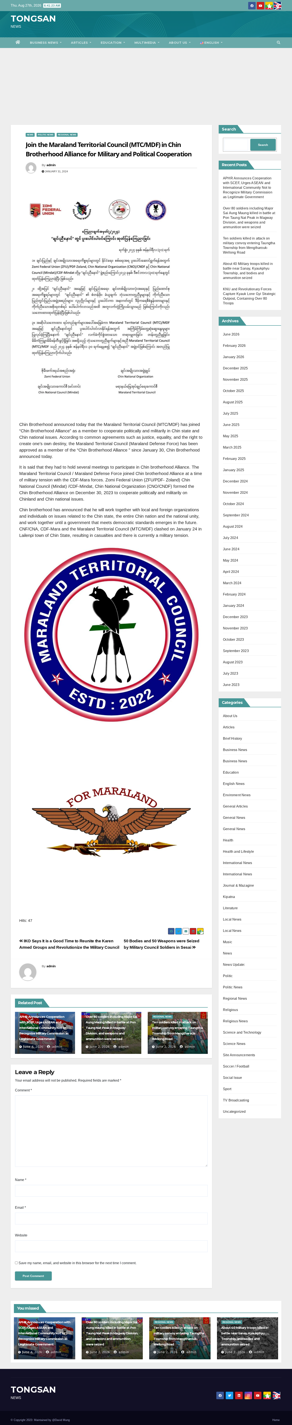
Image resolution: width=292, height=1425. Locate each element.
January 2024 (233, 605)
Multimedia (145, 43)
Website (21, 1235)
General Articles (235, 806)
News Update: (234, 964)
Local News (232, 919)
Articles (80, 43)
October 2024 (233, 504)
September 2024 (236, 515)
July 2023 (230, 673)
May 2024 (230, 560)
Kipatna (229, 897)
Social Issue (232, 1077)
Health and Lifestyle (238, 851)
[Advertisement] (146, 80)
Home (276, 1420)
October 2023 (233, 639)
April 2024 (231, 572)
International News (237, 863)
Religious (230, 1010)
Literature (230, 908)
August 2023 (233, 662)
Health (228, 840)
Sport (227, 1089)
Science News (234, 1044)
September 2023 (236, 651)
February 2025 (234, 458)
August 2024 (233, 526)
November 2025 (235, 379)
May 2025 (230, 436)
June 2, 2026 (100, 1046)
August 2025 (233, 402)
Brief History (232, 738)
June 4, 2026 (33, 1046)
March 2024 (232, 583)
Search (229, 129)
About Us (178, 43)
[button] (278, 42)
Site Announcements (239, 1055)
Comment (23, 1090)
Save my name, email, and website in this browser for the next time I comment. (77, 1263)
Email (20, 1207)
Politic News (45, 135)
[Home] (18, 42)
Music (227, 942)
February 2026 (234, 345)
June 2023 (231, 685)
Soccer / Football (236, 1066)
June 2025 (231, 425)
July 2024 (230, 538)
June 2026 (231, 334)
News (30, 135)
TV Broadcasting (236, 1100)
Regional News (67, 135)
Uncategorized (234, 1111)
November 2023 (235, 628)
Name (20, 1180)
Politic (228, 976)
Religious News (235, 1021)
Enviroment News (237, 795)
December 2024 (235, 481)
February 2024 (234, 594)
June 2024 (231, 549)
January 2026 (233, 357)
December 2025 (235, 368)
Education (111, 43)
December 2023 (235, 617)
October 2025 (233, 391)
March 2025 (232, 447)
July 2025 (230, 413)
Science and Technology (242, 1032)
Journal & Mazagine (238, 885)
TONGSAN (33, 18)
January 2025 (233, 470)
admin (51, 165)
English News (234, 784)
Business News (44, 43)
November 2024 (235, 492)
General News (234, 817)
